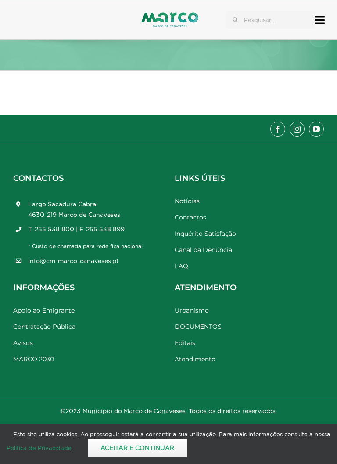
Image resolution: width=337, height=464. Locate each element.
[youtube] (316, 129)
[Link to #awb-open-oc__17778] (320, 19)
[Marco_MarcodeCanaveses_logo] (169, 16)
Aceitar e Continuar (137, 447)
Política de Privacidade (39, 448)
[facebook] (277, 129)
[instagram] (297, 129)
